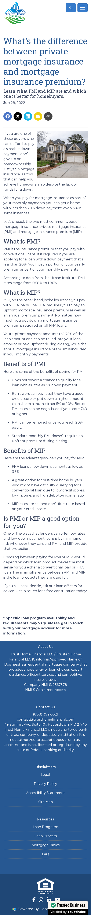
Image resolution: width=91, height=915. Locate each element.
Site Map (45, 802)
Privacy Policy (45, 784)
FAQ (45, 854)
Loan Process (45, 836)
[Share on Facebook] (7, 116)
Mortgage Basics (45, 845)
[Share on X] (18, 116)
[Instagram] (41, 899)
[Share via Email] (38, 116)
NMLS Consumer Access (45, 690)
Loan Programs (45, 827)
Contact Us (45, 707)
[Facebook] (34, 899)
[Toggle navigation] (82, 7)
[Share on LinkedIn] (28, 116)
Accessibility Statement (45, 793)
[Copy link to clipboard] (48, 116)
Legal (45, 775)
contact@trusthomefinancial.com (45, 719)
